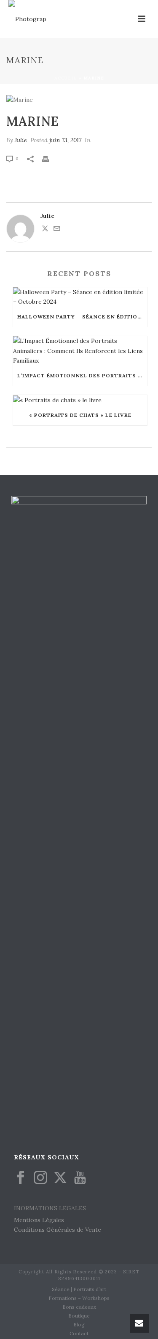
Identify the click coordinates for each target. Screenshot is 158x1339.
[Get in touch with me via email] (57, 229)
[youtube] (80, 1178)
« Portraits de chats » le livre (80, 415)
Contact (79, 1333)
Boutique (79, 1315)
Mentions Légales (39, 1220)
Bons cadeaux (79, 1307)
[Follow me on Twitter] (45, 229)
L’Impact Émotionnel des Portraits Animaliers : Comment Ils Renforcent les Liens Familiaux (82, 375)
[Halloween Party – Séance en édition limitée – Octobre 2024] (80, 297)
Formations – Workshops (79, 1298)
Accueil (65, 78)
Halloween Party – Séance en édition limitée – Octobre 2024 (82, 316)
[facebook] (20, 1178)
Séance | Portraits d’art (79, 1289)
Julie (21, 140)
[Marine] (79, 100)
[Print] (49, 158)
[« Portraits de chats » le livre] (80, 400)
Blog (79, 1324)
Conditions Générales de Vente (57, 1229)
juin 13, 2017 (65, 140)
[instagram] (40, 1178)
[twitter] (60, 1178)
